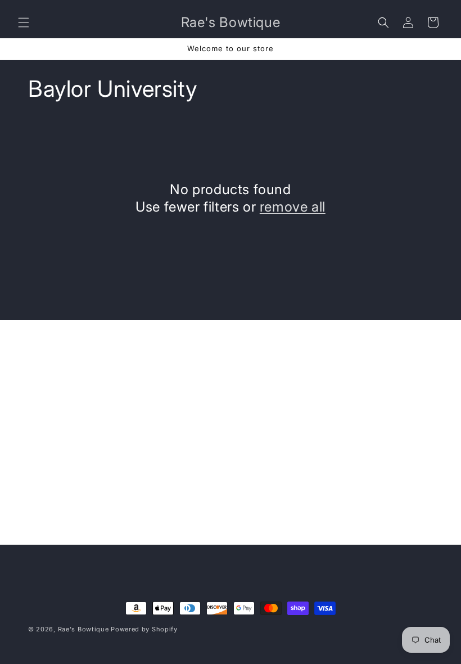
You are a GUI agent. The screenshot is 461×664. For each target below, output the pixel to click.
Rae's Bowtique (83, 629)
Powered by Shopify (144, 629)
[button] (23, 22)
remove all (293, 207)
